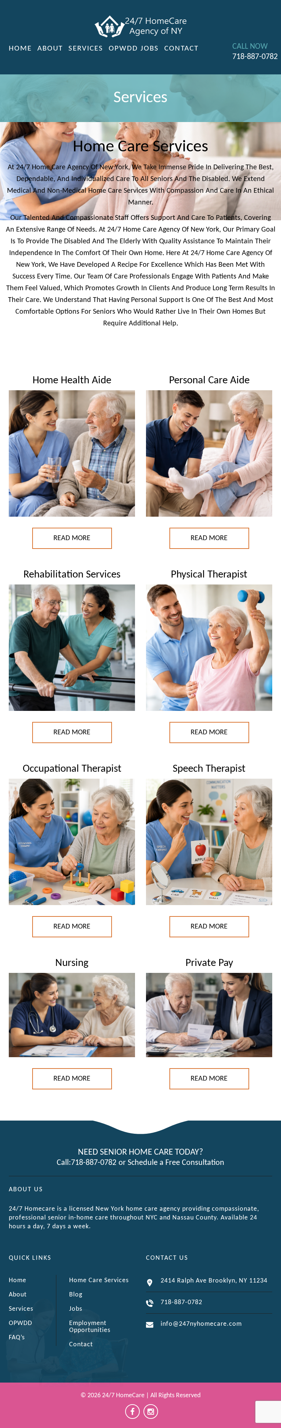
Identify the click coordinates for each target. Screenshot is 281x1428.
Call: (64, 1163)
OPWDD (123, 48)
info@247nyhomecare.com (201, 1324)
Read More (71, 538)
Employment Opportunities (89, 1327)
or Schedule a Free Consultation (171, 1163)
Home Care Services (99, 1280)
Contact (181, 48)
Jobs (149, 48)
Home (20, 48)
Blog (75, 1294)
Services (85, 48)
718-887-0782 (93, 1163)
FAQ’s (17, 1337)
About (50, 48)
